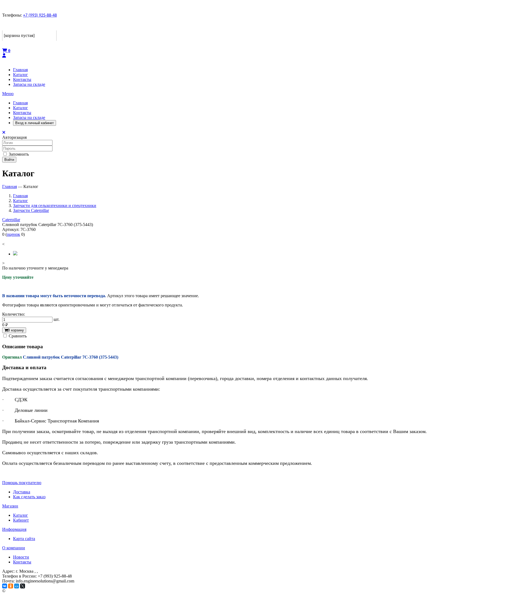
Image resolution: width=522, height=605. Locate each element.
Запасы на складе (29, 117)
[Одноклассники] (10, 586)
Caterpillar (11, 219)
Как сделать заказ (29, 496)
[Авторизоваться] (4, 55)
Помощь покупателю (21, 482)
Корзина (12, 26)
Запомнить (18, 154)
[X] (22, 586)
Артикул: (10, 229)
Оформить (13, 44)
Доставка (21, 492)
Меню (8, 93)
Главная (20, 103)
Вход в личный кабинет (34, 123)
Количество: (13, 314)
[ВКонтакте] (4, 586)
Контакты (22, 112)
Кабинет (21, 520)
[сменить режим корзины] (53, 26)
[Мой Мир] (16, 586)
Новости (21, 557)
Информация (14, 529)
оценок (13, 234)
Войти (9, 160)
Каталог (20, 107)
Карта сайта (24, 538)
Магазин (10, 506)
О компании (13, 548)
